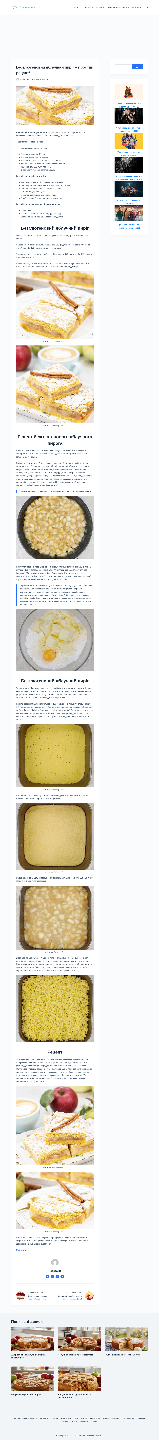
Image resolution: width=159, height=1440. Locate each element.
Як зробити (137, 7)
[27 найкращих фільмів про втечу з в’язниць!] (129, 141)
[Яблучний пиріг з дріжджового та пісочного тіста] (79, 1379)
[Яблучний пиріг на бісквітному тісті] (126, 1339)
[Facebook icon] (47, 1276)
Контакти (44, 1418)
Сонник (94, 1422)
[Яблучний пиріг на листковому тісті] (79, 1339)
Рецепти (75, 7)
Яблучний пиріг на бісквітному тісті (122, 1355)
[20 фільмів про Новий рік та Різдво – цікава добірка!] (129, 213)
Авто (76, 1418)
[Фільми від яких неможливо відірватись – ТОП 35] (129, 116)
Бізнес (84, 1418)
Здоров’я (100, 7)
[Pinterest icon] (62, 1276)
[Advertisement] (79, 33)
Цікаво (106, 1418)
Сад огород (95, 1418)
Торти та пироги (41, 79)
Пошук (137, 67)
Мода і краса (129, 1418)
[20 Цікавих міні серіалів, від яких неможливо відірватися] (129, 165)
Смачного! (21, 1250)
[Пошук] (147, 7)
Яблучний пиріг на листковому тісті (75, 1355)
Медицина (116, 1418)
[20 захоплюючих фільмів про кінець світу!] (129, 189)
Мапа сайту (66, 1418)
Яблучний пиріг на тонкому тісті (27, 1395)
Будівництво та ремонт (117, 7)
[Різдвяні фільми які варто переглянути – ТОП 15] (129, 92)
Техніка (65, 1422)
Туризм (74, 1422)
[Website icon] (52, 1276)
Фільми (87, 7)
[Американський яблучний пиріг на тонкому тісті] (32, 1339)
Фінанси (84, 1422)
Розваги (141, 1418)
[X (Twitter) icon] (57, 1276)
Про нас (54, 1418)
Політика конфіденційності (25, 1418)
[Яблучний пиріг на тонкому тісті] (32, 1379)
